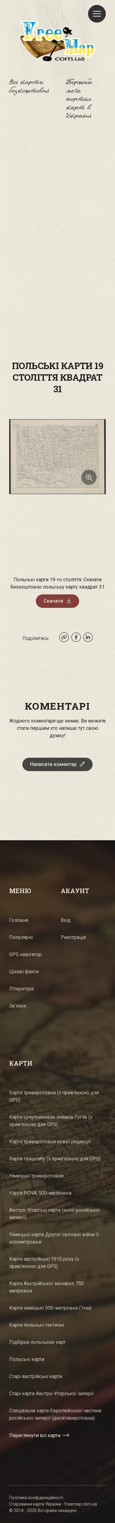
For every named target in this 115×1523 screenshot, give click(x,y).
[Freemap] (57, 40)
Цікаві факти (24, 971)
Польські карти (26, 1359)
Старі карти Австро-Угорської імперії (51, 1393)
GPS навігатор (25, 954)
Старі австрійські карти (35, 1376)
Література (21, 989)
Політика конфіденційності (36, 1497)
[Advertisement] (57, 196)
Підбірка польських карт (37, 1342)
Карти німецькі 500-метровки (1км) (50, 1308)
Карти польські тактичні (36, 1325)
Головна (18, 920)
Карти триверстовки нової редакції (50, 1141)
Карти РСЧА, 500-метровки (40, 1193)
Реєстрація (73, 937)
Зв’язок (17, 1006)
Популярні (21, 937)
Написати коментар (53, 764)
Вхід (66, 920)
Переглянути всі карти (34, 1435)
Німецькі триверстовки (36, 1176)
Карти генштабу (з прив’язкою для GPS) (55, 1159)
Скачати (53, 601)
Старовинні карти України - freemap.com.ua (53, 1504)
